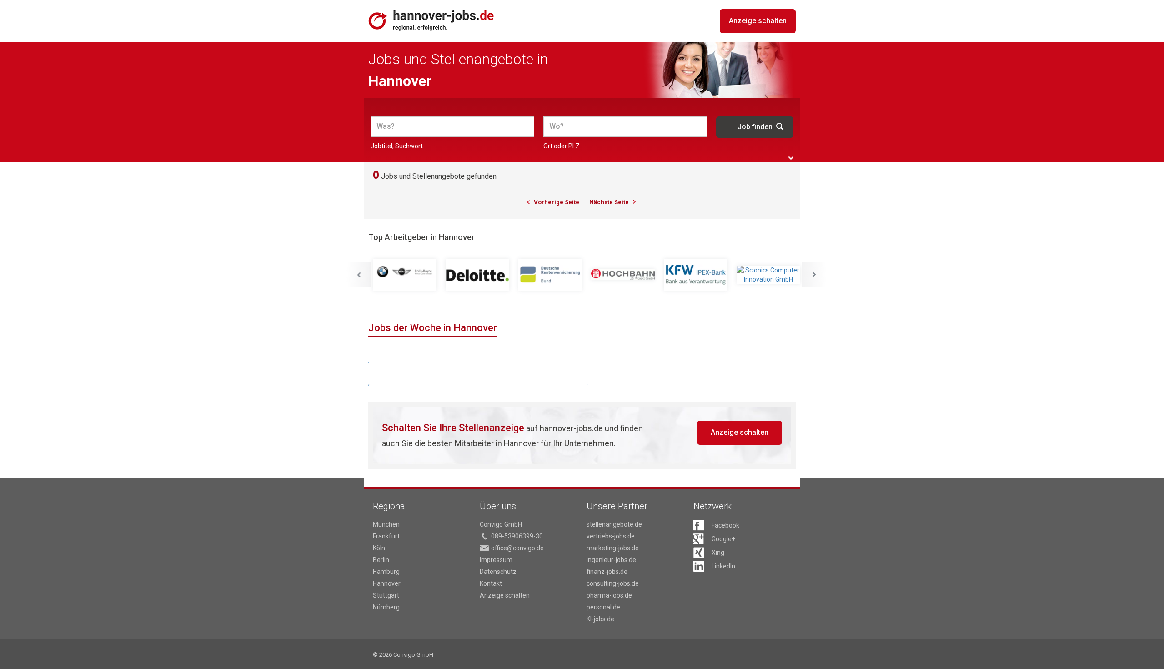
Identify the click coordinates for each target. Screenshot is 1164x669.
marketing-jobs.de (613, 548)
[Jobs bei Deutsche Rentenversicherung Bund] (550, 275)
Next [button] (814, 274)
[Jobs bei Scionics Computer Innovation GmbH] (768, 275)
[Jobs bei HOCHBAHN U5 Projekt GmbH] (623, 275)
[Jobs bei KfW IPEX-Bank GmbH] (696, 275)
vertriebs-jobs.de (611, 536)
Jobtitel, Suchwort (397, 146)
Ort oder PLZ (561, 146)
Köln (379, 548)
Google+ (723, 539)
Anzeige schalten (758, 20)
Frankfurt (386, 536)
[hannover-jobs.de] (431, 20)
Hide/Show (790, 158)
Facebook (725, 525)
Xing (718, 552)
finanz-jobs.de (607, 571)
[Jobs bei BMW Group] (405, 275)
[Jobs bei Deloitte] (477, 275)
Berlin (381, 559)
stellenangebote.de (614, 524)
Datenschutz (498, 571)
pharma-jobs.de (609, 595)
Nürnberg (386, 607)
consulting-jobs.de (613, 583)
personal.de (603, 607)
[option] (404, 275)
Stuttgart (386, 595)
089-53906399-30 (517, 536)
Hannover (387, 583)
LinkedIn (723, 566)
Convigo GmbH (501, 524)
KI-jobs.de (600, 619)
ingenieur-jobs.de (611, 559)
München (386, 524)
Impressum (496, 559)
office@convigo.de (517, 548)
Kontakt (491, 583)
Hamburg (386, 571)
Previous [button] (358, 274)
